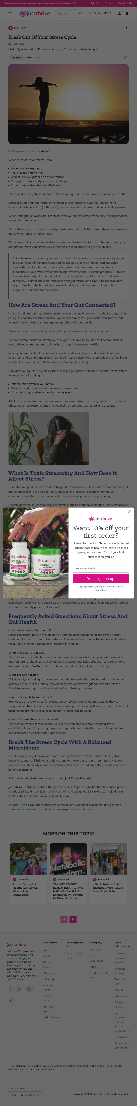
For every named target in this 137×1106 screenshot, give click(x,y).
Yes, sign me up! (101, 578)
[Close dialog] (129, 512)
